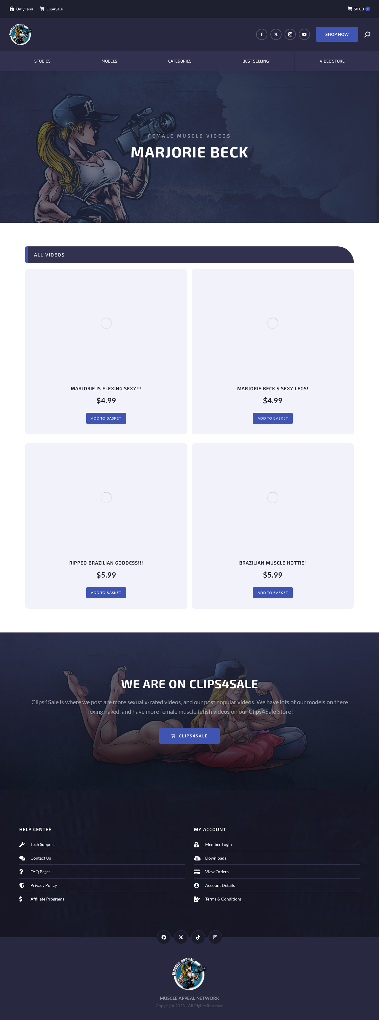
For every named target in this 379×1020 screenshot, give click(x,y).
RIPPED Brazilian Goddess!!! (106, 562)
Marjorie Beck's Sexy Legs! (273, 388)
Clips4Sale (193, 735)
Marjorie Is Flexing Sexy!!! (106, 388)
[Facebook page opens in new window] (261, 34)
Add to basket (106, 418)
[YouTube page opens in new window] (304, 34)
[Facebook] (164, 937)
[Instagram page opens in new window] (290, 34)
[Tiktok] (198, 937)
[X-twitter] (181, 937)
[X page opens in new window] (276, 34)
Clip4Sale (54, 9)
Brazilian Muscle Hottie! (272, 562)
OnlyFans (24, 9)
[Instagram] (215, 937)
